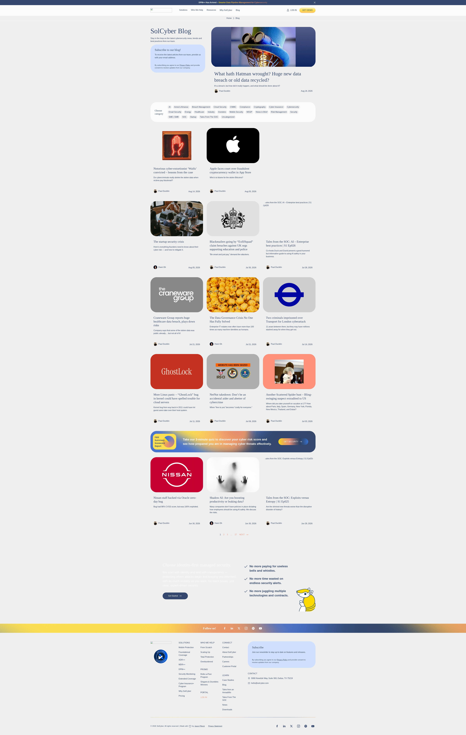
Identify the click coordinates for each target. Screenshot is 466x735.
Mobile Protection (186, 647)
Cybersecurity (293, 107)
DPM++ (182, 669)
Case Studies (228, 680)
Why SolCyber (226, 10)
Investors (222, 112)
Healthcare (199, 112)
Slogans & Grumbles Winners (209, 683)
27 (236, 535)
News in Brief (261, 112)
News (224, 705)
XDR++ (182, 660)
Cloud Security (220, 107)
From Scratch (206, 647)
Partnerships (227, 657)
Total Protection (207, 657)
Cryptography (260, 107)
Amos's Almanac (181, 107)
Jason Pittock (200, 726)
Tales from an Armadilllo (228, 691)
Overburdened (206, 662)
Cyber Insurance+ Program (186, 684)
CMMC (233, 107)
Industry (211, 112)
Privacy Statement (215, 726)
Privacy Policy (185, 65)
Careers (225, 662)
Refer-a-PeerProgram (206, 675)
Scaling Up (205, 652)
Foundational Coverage (184, 653)
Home (229, 18)
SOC (184, 117)
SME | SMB (174, 117)
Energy (188, 112)
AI (170, 107)
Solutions (183, 10)
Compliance (245, 107)
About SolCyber (229, 652)
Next (242, 535)
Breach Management (201, 107)
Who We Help (197, 10)
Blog (238, 10)
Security (293, 112)
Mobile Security (236, 112)
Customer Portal (229, 666)
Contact (225, 647)
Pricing (182, 696)
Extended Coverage (187, 679)
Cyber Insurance (276, 107)
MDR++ (182, 665)
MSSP (249, 112)
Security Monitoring (187, 674)
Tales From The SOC (209, 117)
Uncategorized (228, 117)
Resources (211, 10)
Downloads (227, 710)
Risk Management (279, 112)
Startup (193, 117)
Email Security (175, 112)
